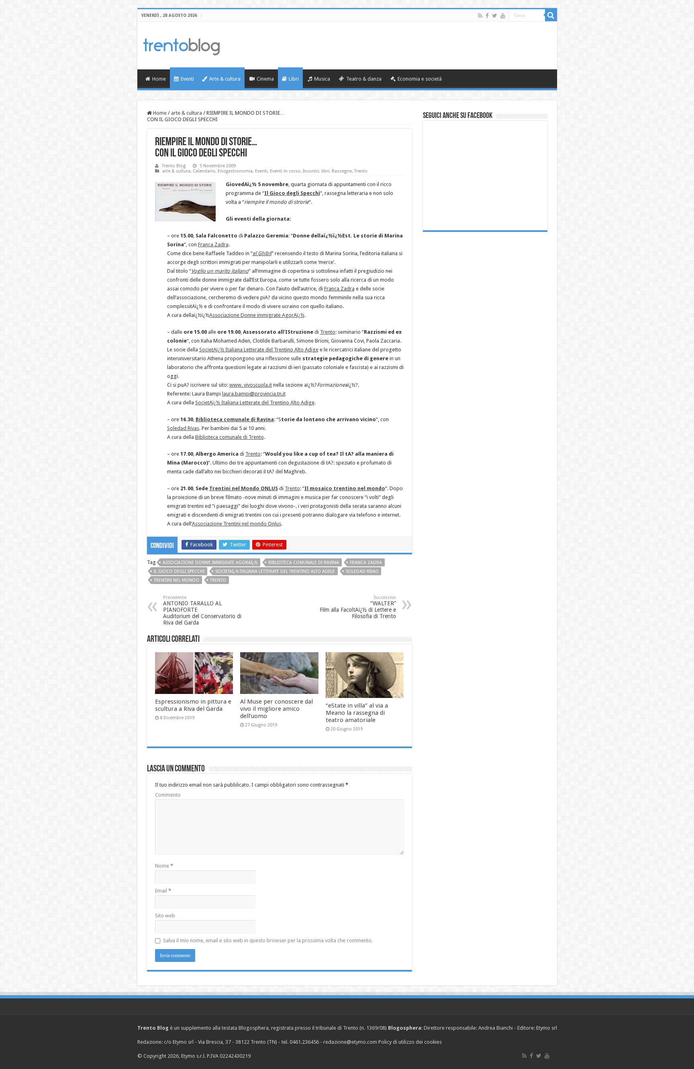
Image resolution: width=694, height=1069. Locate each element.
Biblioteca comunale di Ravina (303, 562)
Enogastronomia (235, 171)
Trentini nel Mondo (176, 580)
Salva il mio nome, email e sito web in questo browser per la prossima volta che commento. (268, 940)
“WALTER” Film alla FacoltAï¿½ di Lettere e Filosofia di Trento (358, 607)
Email (163, 891)
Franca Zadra (213, 244)
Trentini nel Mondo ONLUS (243, 488)
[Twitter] (494, 15)
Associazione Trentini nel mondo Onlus (236, 524)
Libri (294, 79)
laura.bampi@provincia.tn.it (254, 394)
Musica (322, 79)
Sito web (165, 916)
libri (325, 171)
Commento (168, 795)
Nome (164, 866)
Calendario (204, 171)
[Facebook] (487, 15)
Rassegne (342, 171)
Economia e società (420, 79)
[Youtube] (503, 15)
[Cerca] (551, 15)
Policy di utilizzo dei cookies (410, 1042)
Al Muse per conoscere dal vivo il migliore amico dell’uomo (276, 709)
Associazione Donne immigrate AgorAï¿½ (256, 315)
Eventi (187, 79)
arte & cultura (186, 113)
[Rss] (480, 15)
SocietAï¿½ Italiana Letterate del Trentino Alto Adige (258, 350)
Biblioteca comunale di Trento (229, 437)
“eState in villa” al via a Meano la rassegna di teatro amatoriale (357, 713)
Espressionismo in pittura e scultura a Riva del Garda (193, 705)
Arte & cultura (225, 79)
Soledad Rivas (183, 428)
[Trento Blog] (181, 45)
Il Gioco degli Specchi (179, 571)
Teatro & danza (364, 79)
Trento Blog (174, 165)
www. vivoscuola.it (250, 385)
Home (159, 79)
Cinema (265, 79)
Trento (360, 171)
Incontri (311, 171)
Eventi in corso (285, 171)
